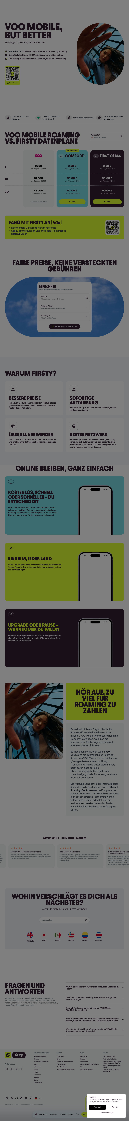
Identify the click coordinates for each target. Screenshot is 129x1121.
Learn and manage (106, 1113)
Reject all (115, 1107)
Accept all (97, 1107)
